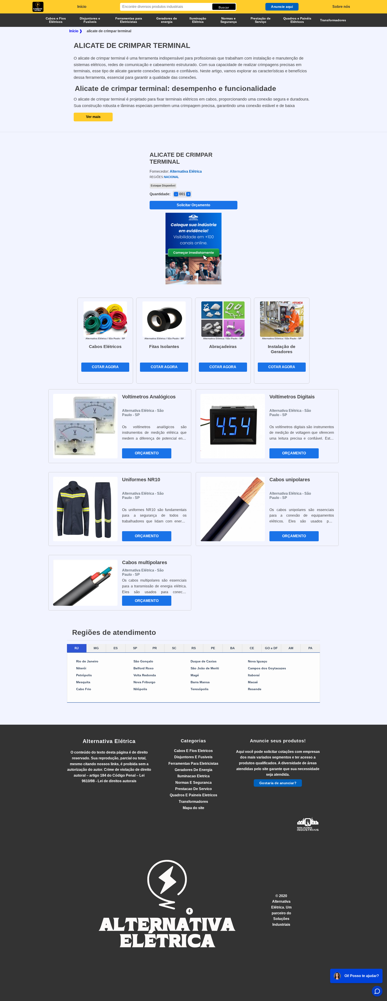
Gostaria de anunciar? (278, 783)
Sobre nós (341, 7)
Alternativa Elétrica (109, 741)
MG (96, 648)
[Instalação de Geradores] (281, 319)
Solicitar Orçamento (193, 205)
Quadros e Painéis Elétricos (297, 20)
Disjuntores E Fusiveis (193, 757)
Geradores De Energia (193, 770)
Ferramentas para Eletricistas (128, 20)
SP (135, 648)
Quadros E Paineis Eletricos (193, 795)
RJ (77, 648)
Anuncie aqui (282, 7)
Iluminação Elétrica (197, 20)
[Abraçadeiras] (223, 319)
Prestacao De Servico (193, 789)
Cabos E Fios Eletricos (193, 751)
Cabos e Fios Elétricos (56, 20)
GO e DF (271, 648)
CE (252, 648)
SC (174, 648)
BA (232, 648)
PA (310, 648)
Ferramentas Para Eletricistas (193, 763)
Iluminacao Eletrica (193, 776)
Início (81, 7)
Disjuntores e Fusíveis (90, 20)
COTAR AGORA (105, 367)
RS (193, 648)
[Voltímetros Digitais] (232, 426)
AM (290, 648)
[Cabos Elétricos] (105, 319)
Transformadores (333, 20)
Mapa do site (193, 808)
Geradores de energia (166, 20)
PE (213, 648)
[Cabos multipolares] (85, 583)
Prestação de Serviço (261, 20)
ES (116, 648)
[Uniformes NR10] (85, 509)
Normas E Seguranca (193, 782)
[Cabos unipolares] (232, 509)
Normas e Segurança (228, 20)
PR (155, 648)
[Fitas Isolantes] (164, 319)
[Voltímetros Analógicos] (85, 426)
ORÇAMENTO (147, 453)
